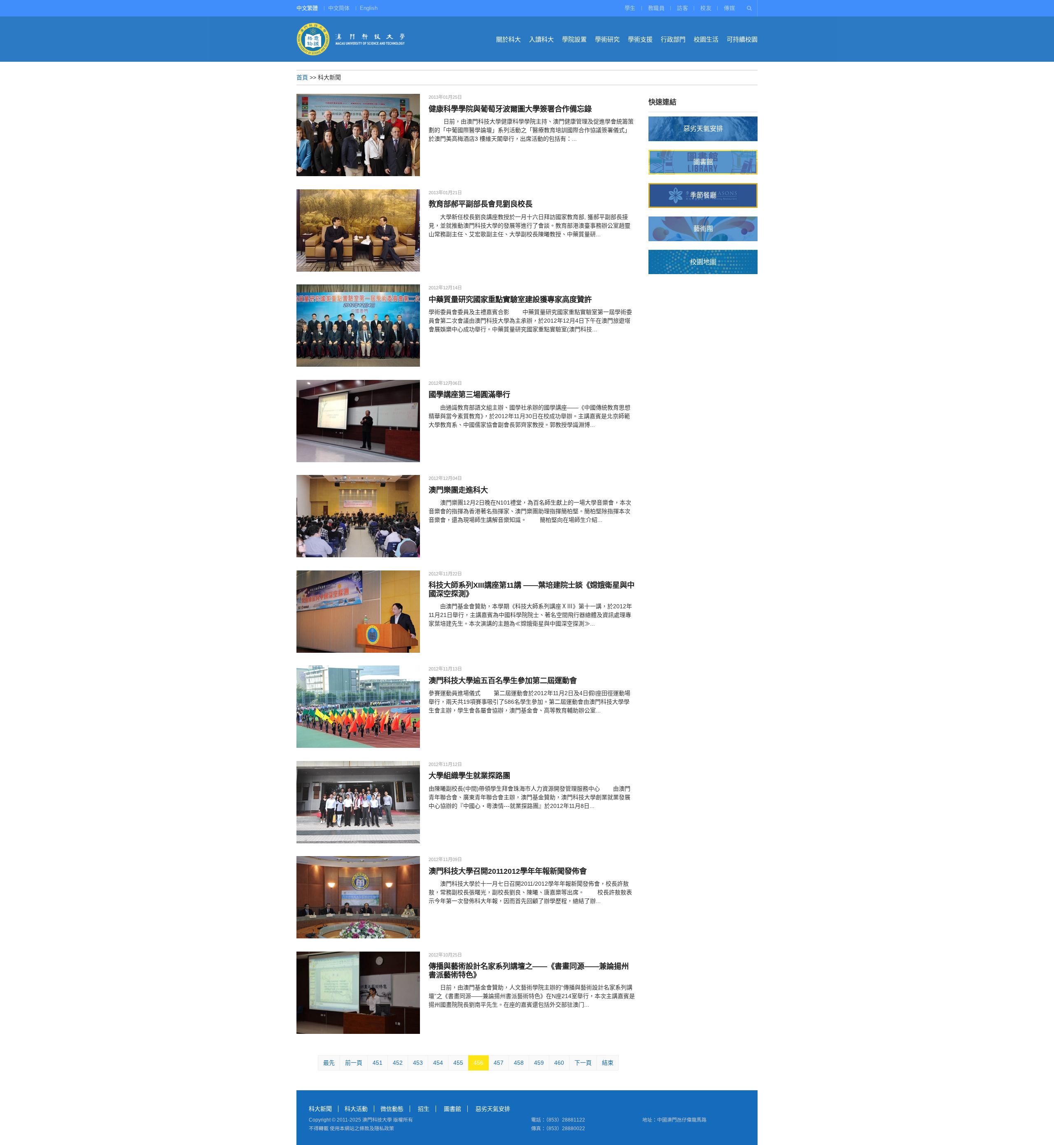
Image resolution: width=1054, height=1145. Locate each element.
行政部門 (673, 39)
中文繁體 (307, 8)
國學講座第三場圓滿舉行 (469, 394)
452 (398, 1062)
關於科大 (508, 39)
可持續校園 (742, 39)
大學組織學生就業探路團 (469, 775)
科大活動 (356, 1108)
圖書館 (452, 1108)
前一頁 (353, 1062)
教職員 (656, 8)
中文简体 (339, 8)
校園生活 (706, 39)
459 (539, 1062)
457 (499, 1062)
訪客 (682, 8)
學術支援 (640, 39)
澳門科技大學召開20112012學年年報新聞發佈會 (508, 871)
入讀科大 (541, 39)
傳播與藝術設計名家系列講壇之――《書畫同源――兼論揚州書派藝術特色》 (529, 970)
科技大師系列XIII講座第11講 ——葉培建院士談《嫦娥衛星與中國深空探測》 (531, 589)
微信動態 (391, 1108)
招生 (423, 1108)
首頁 (302, 77)
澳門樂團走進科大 (458, 490)
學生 (630, 8)
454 (438, 1062)
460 (559, 1062)
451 (377, 1062)
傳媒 (729, 8)
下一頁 (583, 1062)
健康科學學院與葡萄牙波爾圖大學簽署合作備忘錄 (510, 109)
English (369, 8)
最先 (329, 1062)
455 (458, 1062)
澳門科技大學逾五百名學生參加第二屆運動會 (503, 680)
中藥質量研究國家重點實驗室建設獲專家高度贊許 (510, 299)
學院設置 (574, 39)
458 (519, 1062)
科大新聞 (320, 1108)
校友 (705, 8)
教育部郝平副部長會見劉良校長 (480, 204)
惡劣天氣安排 (493, 1108)
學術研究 (607, 39)
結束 (607, 1062)
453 (418, 1062)
